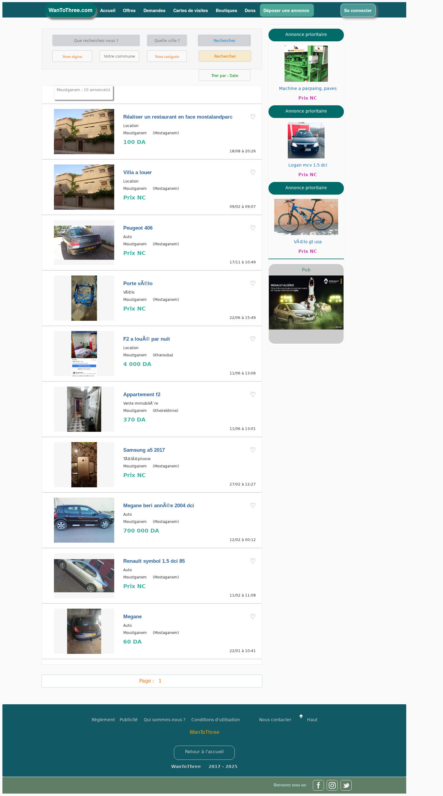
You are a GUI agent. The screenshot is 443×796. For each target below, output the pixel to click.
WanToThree (204, 732)
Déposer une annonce (286, 10)
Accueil (107, 10)
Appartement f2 (141, 394)
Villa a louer (137, 172)
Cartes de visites (191, 10)
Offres (130, 10)
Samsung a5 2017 (144, 450)
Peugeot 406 (137, 228)
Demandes (155, 10)
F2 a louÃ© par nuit (146, 339)
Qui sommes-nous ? (164, 719)
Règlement (103, 719)
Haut (311, 719)
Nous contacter (275, 719)
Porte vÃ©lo (137, 283)
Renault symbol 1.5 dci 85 (154, 561)
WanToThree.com (71, 10)
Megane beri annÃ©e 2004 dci (158, 505)
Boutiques (226, 10)
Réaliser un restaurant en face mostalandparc (177, 117)
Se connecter (358, 10)
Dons (250, 10)
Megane (132, 616)
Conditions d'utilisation (215, 719)
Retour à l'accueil (204, 751)
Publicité (132, 719)
